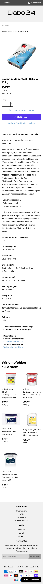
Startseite (5, 25)
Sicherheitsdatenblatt (13, 341)
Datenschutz (21, 517)
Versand (21, 536)
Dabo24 (11, 567)
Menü (7, 3)
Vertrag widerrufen (31, 580)
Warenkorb (36, 3)
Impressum (21, 511)
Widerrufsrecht (21, 521)
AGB (21, 514)
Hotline (21, 530)
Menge (4, 100)
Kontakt (21, 533)
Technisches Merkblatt (13, 347)
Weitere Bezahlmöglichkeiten (21, 123)
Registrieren (35, 556)
